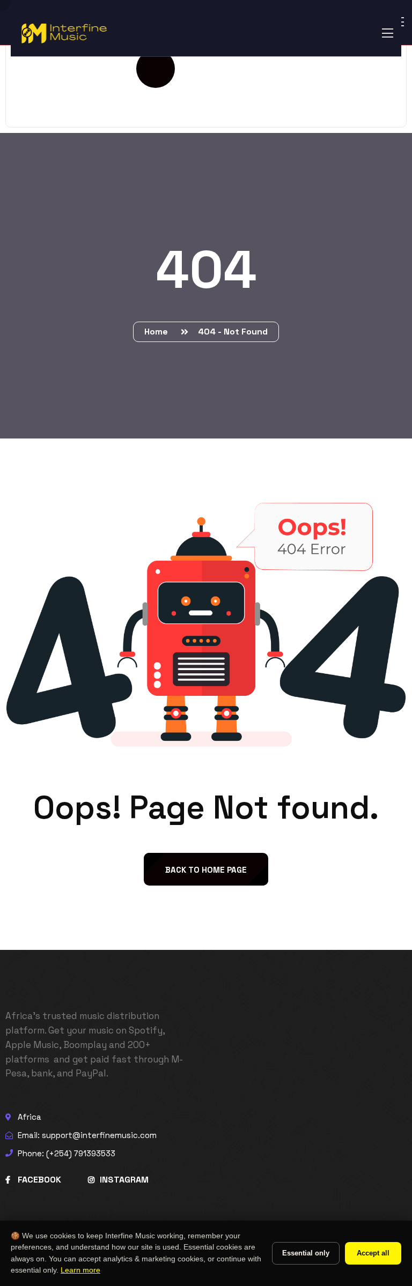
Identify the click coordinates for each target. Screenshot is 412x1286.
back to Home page (206, 870)
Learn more (80, 1270)
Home (158, 331)
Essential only (305, 1253)
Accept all (373, 1253)
